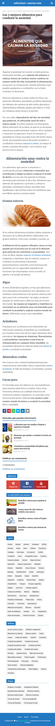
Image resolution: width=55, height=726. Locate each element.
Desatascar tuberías (31, 687)
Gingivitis (11, 580)
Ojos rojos (23, 596)
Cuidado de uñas (34, 645)
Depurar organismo (24, 564)
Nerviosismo (12, 596)
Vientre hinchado (29, 615)
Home (19, 717)
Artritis (44, 544)
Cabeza (32, 548)
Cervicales (20, 552)
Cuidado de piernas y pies (16, 645)
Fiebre (10, 576)
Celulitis (33, 637)
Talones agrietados (26, 665)
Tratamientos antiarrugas (16, 669)
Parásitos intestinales (15, 600)
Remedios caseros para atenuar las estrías (32, 528)
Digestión (19, 568)
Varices (43, 669)
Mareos (26, 592)
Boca (25, 548)
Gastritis (35, 576)
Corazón (43, 556)
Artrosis (10, 548)
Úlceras (40, 615)
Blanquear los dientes (15, 633)
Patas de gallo (30, 657)
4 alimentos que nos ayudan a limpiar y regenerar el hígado (30, 426)
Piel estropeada (13, 661)
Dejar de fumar (35, 560)
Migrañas (35, 592)
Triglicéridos (42, 611)
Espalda (10, 572)
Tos (33, 611)
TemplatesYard (23, 721)
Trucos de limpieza (14, 703)
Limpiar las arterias (14, 592)
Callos (41, 633)
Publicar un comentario (14, 469)
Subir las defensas (14, 611)
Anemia (26, 544)
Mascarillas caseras (14, 657)
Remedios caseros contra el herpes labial (32, 519)
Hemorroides (31, 580)
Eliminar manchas (32, 695)
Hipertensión (12, 584)
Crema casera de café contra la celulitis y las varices (30, 510)
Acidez (10, 544)
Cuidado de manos (31, 641)
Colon (20, 556)
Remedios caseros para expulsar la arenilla (32, 502)
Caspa (10, 637)
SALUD (10, 11)
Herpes (41, 580)
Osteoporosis (34, 596)
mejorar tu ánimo (31, 143)
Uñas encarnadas (14, 615)
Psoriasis (11, 603)
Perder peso (30, 600)
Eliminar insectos (33, 691)
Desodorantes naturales (16, 691)
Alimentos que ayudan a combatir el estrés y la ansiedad (32, 436)
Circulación (31, 552)
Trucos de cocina (13, 699)
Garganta (18, 576)
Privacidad (34, 717)
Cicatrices (42, 637)
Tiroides (26, 611)
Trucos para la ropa (30, 703)
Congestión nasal (31, 556)
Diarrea (10, 568)
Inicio (4, 11)
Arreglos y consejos (14, 687)
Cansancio (42, 548)
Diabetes (37, 564)
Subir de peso (12, 665)
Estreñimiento (21, 572)
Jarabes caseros (31, 588)
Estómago (40, 572)
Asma (18, 548)
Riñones (28, 607)
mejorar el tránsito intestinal (37, 255)
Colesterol (11, 556)
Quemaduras (32, 603)
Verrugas (11, 673)
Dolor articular (30, 568)
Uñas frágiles (33, 669)
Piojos (39, 600)
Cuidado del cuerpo (31, 649)
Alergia (17, 544)
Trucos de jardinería (29, 699)
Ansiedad (35, 544)
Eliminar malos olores (15, 695)
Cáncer (24, 560)
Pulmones (20, 603)
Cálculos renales (13, 560)
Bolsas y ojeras (31, 633)
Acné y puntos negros (15, 629)
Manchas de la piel (36, 653)
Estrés (31, 572)
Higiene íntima (22, 653)
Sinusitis (37, 607)
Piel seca (35, 661)
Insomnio (19, 588)
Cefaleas (11, 552)
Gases (27, 576)
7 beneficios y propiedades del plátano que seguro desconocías (31, 447)
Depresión (11, 564)
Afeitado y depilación (33, 629)
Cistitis (40, 552)
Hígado (10, 588)
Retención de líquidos (15, 607)
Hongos (22, 584)
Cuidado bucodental (15, 641)
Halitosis (20, 580)
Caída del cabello (21, 637)
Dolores (41, 568)
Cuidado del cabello (14, 649)
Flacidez (10, 653)
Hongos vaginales (34, 584)
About (26, 717)
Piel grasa (25, 661)
